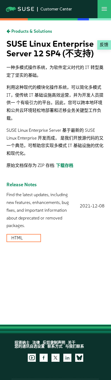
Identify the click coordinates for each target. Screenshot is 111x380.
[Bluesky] (79, 358)
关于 (71, 342)
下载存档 (64, 165)
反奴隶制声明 (54, 342)
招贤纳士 (22, 342)
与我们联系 (74, 346)
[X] (55, 358)
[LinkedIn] (67, 358)
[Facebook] (44, 358)
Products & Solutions (31, 31)
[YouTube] (32, 358)
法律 (36, 342)
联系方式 (55, 346)
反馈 (104, 44)
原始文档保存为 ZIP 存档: (31, 165)
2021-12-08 (92, 206)
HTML (17, 237)
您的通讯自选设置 (30, 346)
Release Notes (21, 185)
